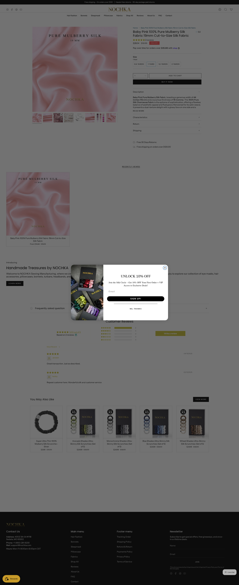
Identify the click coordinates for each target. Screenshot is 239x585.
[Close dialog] (165, 268)
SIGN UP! (135, 299)
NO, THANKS (136, 309)
